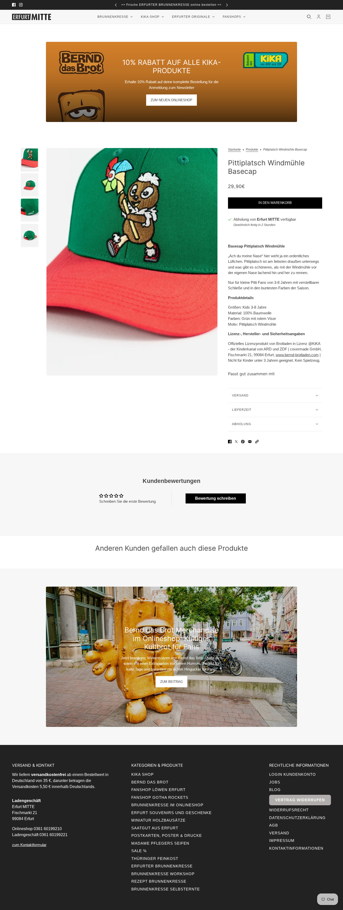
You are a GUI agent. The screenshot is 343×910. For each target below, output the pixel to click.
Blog (275, 790)
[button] (257, 441)
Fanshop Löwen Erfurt (158, 790)
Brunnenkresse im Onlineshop (167, 805)
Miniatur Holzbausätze (158, 820)
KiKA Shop (142, 774)
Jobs (274, 782)
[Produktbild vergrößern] (131, 261)
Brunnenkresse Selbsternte (165, 889)
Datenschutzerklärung (297, 818)
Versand (279, 833)
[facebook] (14, 5)
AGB (273, 825)
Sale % (139, 851)
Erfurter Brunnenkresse (162, 866)
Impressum (282, 840)
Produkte (252, 149)
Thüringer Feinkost (154, 858)
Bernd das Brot (149, 782)
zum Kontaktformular (29, 845)
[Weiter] (227, 5)
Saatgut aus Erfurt (154, 828)
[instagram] (21, 5)
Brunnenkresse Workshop (163, 874)
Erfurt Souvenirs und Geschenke (171, 813)
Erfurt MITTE (268, 219)
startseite (234, 149)
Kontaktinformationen (296, 848)
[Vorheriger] (115, 5)
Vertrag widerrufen (300, 800)
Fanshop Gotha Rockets (159, 797)
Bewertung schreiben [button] (215, 498)
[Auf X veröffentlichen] (236, 441)
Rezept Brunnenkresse (158, 881)
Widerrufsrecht (289, 810)
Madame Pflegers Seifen (160, 843)
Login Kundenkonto (292, 774)
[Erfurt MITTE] (31, 17)
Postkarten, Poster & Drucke (166, 835)
